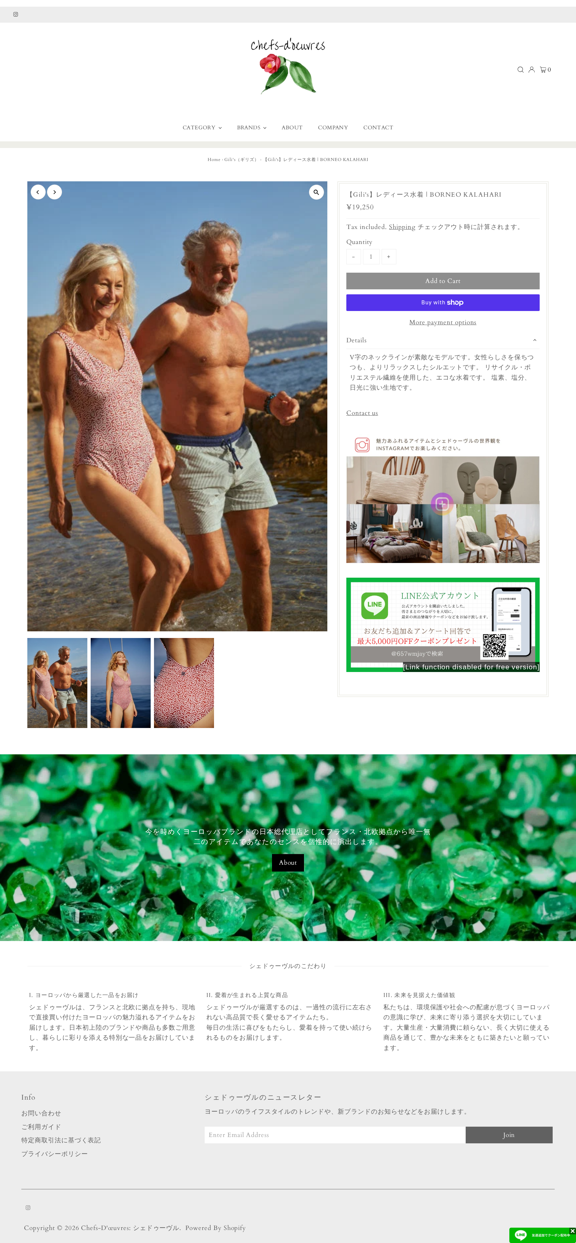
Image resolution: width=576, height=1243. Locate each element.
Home (214, 160)
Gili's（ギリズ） (241, 160)
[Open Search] (521, 70)
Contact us (362, 413)
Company (333, 127)
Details (356, 340)
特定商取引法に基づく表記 (61, 1140)
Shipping (402, 227)
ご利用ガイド (41, 1127)
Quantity (359, 242)
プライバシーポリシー (54, 1154)
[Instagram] (16, 15)
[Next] (54, 192)
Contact (378, 127)
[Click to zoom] (316, 192)
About (292, 127)
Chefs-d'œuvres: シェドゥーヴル (130, 1228)
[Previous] (38, 192)
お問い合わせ (41, 1113)
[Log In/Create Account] (532, 70)
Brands (249, 127)
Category (200, 127)
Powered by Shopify (215, 1228)
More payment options (442, 322)
